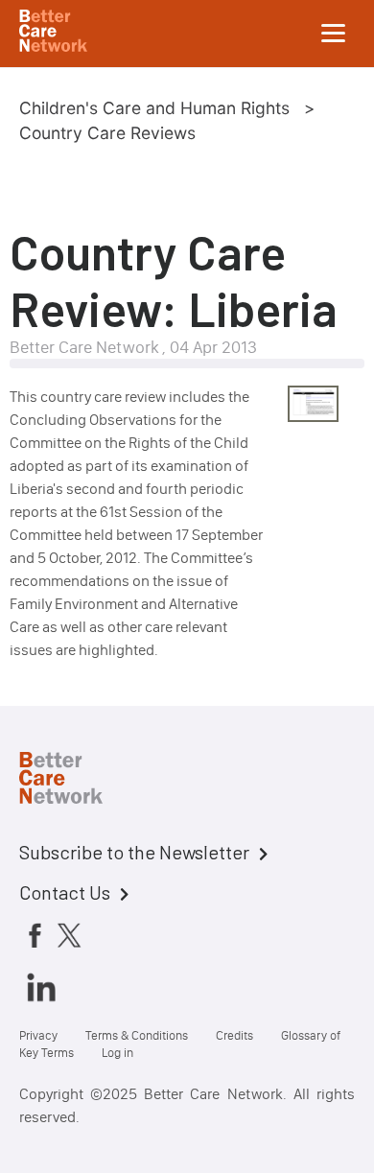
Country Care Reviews (107, 133)
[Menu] (334, 33)
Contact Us (64, 891)
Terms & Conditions (136, 1035)
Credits (234, 1035)
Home (76, 780)
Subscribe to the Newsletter (134, 851)
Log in (117, 1052)
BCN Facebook (34, 934)
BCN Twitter (69, 934)
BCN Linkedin (41, 987)
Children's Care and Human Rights (154, 108)
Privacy (38, 1035)
